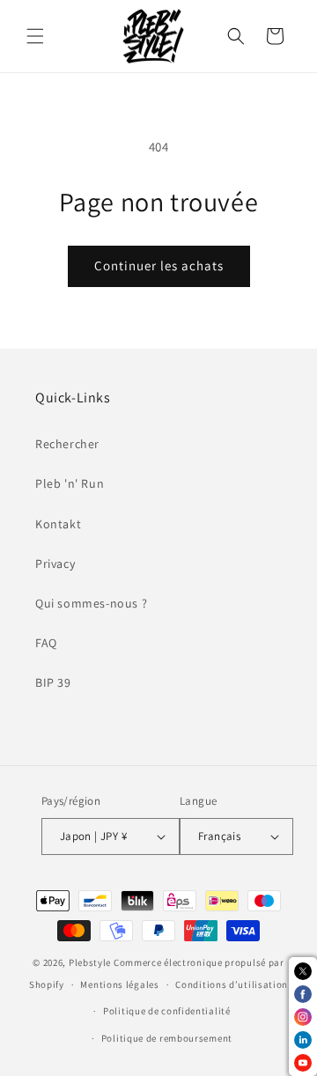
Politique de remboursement (166, 1038)
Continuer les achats (159, 265)
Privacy (55, 563)
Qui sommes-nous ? (91, 603)
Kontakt (58, 524)
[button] (35, 36)
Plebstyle (90, 962)
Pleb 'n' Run (69, 483)
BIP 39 (53, 682)
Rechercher (67, 444)
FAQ (46, 643)
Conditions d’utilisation (231, 984)
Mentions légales (119, 984)
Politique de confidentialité (167, 1011)
